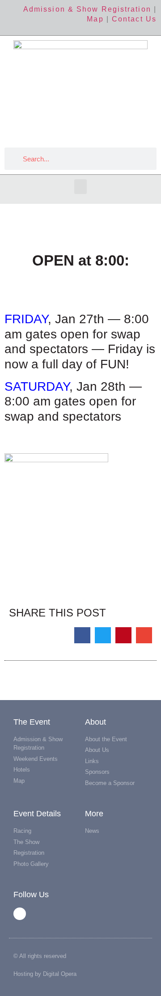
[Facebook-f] (19, 913)
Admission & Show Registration (87, 9)
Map (95, 19)
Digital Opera (59, 974)
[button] (80, 186)
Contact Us (134, 19)
